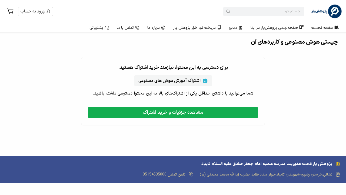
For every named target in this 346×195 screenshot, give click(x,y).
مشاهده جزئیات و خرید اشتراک (173, 112)
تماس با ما (125, 28)
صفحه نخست (322, 28)
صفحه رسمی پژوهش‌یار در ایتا (274, 28)
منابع (233, 28)
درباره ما (153, 28)
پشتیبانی (96, 28)
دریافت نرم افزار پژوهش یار (194, 28)
